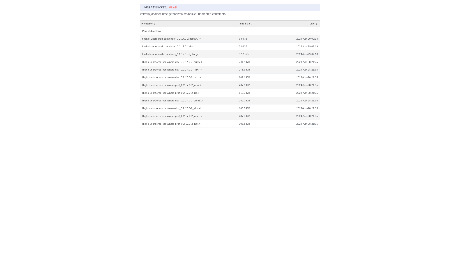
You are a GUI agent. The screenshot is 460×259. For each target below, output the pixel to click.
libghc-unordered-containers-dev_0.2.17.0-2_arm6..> (172, 61)
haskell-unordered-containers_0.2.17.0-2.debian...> (171, 38)
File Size (245, 23)
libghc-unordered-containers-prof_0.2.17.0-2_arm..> (172, 85)
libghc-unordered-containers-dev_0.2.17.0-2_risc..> (171, 77)
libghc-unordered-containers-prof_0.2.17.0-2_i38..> (171, 123)
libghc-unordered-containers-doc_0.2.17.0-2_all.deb (171, 108)
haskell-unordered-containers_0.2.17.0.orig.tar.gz (170, 54)
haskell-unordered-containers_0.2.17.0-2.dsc (167, 46)
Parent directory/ (151, 30)
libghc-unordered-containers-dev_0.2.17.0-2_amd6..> (172, 100)
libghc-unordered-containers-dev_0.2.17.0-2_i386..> (172, 69)
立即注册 (172, 7)
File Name (147, 23)
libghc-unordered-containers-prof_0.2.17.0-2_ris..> (171, 92)
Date (312, 23)
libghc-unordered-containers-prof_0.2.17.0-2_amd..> (172, 116)
